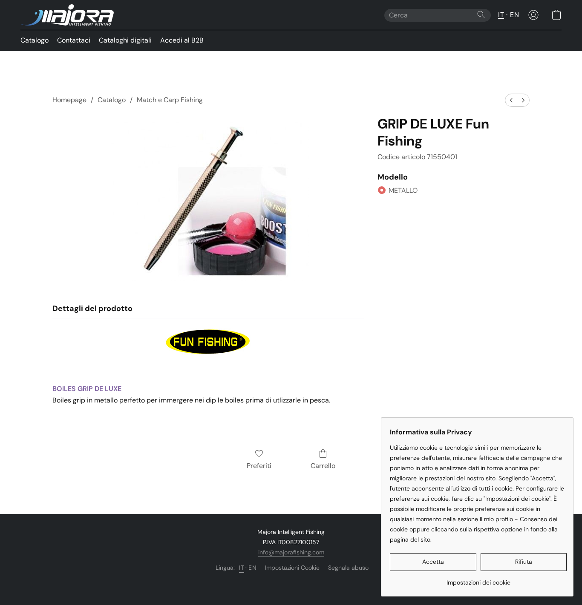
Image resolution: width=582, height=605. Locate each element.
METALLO (403, 190)
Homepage (69, 99)
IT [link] (241, 567)
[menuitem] (511, 100)
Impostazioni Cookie (292, 567)
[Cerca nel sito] (481, 14)
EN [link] (252, 567)
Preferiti (259, 465)
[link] (478, 579)
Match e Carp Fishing (170, 99)
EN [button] (514, 14)
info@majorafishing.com (291, 552)
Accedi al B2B (182, 40)
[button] (67, 15)
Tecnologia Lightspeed (291, 582)
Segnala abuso (348, 567)
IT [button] (501, 14)
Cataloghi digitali (125, 40)
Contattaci (73, 40)
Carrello (323, 465)
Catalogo (34, 40)
